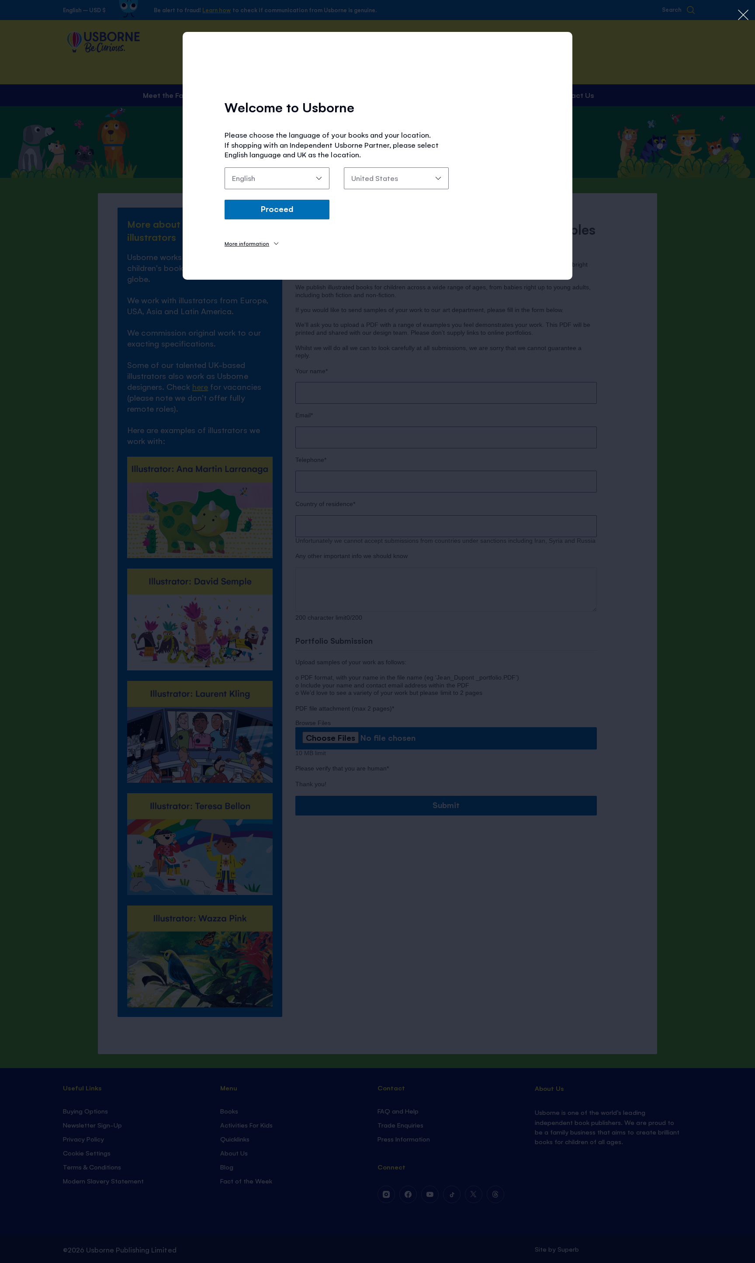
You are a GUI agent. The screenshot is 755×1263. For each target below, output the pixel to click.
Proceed (277, 208)
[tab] (251, 243)
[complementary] (377, 631)
